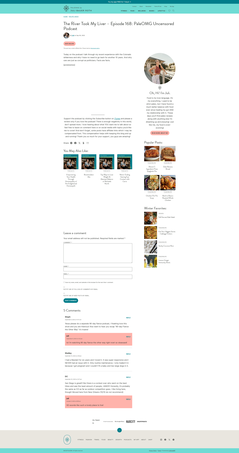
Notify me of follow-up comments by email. (80, 289)
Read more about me (160, 133)
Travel (96, 439)
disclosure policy (95, 48)
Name (66, 266)
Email (66, 274)
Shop (165, 6)
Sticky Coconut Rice (166, 246)
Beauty (110, 439)
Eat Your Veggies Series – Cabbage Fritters (167, 232)
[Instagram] (161, 440)
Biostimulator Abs (89, 175)
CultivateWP (172, 450)
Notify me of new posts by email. (76, 295)
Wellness (142, 11)
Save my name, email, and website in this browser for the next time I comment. (89, 282)
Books (151, 11)
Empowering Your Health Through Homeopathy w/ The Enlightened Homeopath (71, 180)
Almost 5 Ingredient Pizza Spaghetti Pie (152, 169)
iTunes (117, 118)
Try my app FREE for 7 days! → (119, 2)
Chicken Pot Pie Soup (152, 196)
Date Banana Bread (168, 167)
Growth (118, 439)
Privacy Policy (153, 450)
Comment (67, 242)
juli (73, 35)
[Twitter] (169, 440)
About (141, 6)
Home (65, 16)
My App (172, 6)
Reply (128, 317)
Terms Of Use (157, 6)
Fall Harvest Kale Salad (167, 217)
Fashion (89, 439)
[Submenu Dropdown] (127, 10)
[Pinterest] (173, 440)
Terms (159, 450)
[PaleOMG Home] (77, 8)
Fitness (124, 11)
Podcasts (128, 439)
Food (132, 11)
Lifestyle (161, 11)
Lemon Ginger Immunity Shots (164, 261)
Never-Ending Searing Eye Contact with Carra (125, 178)
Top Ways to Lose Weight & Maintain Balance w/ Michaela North (107, 179)
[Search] (173, 11)
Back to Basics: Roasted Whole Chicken (167, 198)
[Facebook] (165, 440)
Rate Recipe (69, 43)
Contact (134, 6)
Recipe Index (74, 16)
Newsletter (148, 6)
